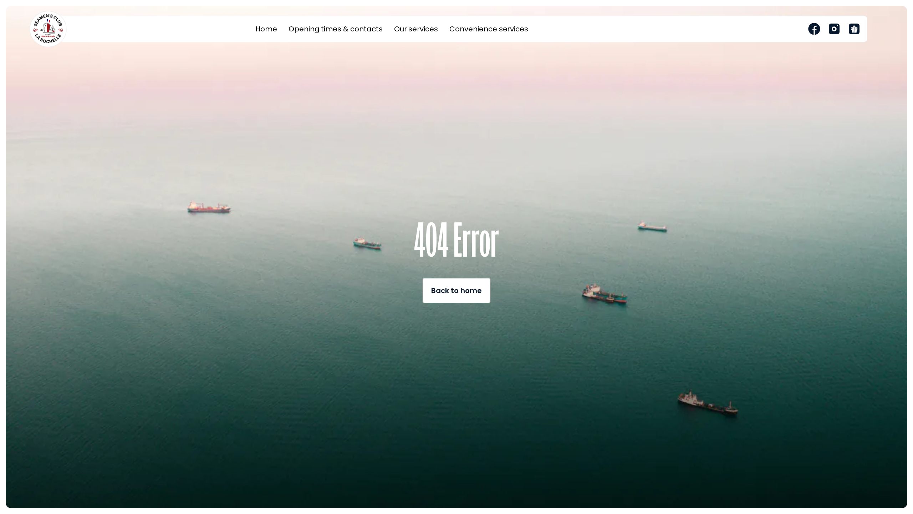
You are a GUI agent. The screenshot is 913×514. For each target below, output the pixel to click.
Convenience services (488, 28)
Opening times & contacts (336, 28)
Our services (416, 28)
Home (266, 28)
